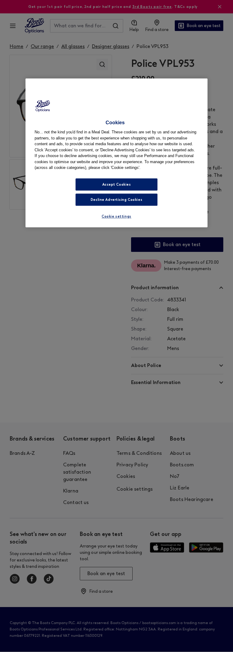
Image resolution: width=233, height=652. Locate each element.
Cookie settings (116, 216)
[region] (116, 152)
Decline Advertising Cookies (116, 199)
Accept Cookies (116, 184)
